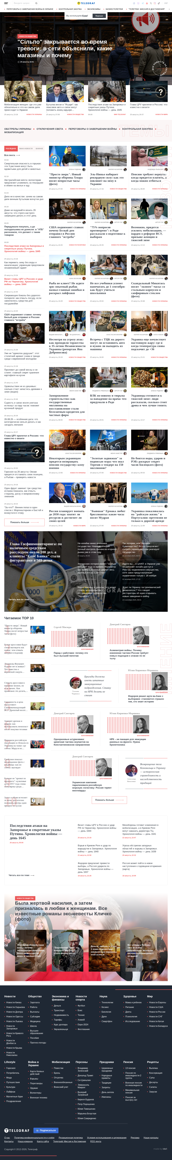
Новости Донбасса (11, 1041)
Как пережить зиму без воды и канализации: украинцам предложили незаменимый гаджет (24, 265)
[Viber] (138, 3)
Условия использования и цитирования (106, 1138)
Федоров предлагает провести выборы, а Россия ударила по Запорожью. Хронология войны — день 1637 (95, 867)
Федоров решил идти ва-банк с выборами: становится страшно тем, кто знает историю (146, 699)
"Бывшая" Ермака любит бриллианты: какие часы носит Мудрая (107, 514)
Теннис (81, 1015)
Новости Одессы (14, 1016)
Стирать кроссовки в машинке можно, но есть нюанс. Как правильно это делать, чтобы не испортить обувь (15, 687)
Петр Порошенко (86, 1104)
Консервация (155, 1073)
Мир (150, 996)
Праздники (107, 1062)
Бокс (80, 1010)
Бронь (57, 1073)
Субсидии (35, 1016)
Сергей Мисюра (62, 627)
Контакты (9, 1141)
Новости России (157, 1012)
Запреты (106, 1087)
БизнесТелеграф (114, 9)
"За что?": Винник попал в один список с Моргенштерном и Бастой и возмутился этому (23, 510)
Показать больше (19, 522)
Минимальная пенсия (132, 1091)
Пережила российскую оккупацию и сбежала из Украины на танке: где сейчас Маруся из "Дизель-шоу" (16, 744)
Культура (10, 1087)
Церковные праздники (107, 1069)
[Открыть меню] (6, 3)
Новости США (156, 1007)
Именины (106, 1097)
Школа (33, 1026)
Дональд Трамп (85, 1075)
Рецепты (153, 1062)
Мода (9, 1078)
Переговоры (36, 1083)
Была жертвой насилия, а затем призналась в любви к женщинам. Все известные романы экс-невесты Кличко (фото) (63, 911)
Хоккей (81, 1020)
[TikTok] (159, 3)
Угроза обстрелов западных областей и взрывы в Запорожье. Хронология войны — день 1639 (139, 848)
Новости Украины (78, 189)
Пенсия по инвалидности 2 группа (133, 1075)
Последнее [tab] (11, 149)
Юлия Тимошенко (86, 1109)
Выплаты (34, 1012)
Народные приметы (107, 1076)
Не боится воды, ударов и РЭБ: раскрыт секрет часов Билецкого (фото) (148, 461)
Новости (9, 996)
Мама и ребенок (133, 1002)
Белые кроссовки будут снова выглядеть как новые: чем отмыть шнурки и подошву (15, 648)
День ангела (108, 1092)
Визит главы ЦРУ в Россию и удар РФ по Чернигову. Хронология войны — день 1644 (23, 282)
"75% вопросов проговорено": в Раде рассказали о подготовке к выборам (107, 232)
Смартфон (107, 1021)
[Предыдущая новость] (3, 48)
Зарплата (35, 1002)
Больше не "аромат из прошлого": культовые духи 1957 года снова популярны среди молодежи (15, 782)
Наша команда (25, 1141)
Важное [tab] (39, 149)
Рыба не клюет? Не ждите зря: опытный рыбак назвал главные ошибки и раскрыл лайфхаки (66, 288)
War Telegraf (78, 114)
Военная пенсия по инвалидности (133, 1084)
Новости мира (120, 114)
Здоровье (129, 996)
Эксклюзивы (93, 9)
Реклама (135, 1138)
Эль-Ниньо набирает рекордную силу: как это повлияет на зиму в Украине (107, 179)
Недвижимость (61, 1015)
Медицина (35, 1021)
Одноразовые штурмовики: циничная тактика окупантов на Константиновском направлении (72, 742)
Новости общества (33, 114)
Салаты (153, 1087)
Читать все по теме (19, 599)
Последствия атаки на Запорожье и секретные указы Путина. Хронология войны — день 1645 (65, 107)
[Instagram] (155, 3)
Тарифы (58, 1020)
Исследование (132, 1021)
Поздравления (13, 1101)
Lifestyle (9, 1062)
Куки (84, 16)
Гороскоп (10, 1068)
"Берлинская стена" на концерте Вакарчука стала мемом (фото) (66, 950)
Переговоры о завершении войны (93, 129)
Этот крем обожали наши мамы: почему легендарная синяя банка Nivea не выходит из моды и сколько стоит (30, 950)
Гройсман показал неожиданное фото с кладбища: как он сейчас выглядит (14, 763)
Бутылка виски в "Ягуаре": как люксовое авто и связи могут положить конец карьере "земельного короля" (20, 107)
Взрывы (34, 1079)
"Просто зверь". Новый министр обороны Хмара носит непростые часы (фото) (66, 179)
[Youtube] (147, 3)
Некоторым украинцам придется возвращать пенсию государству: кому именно (66, 463)
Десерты (153, 1082)
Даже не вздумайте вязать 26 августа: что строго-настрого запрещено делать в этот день (20, 213)
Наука (103, 996)
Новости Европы (157, 1002)
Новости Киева (13, 1002)
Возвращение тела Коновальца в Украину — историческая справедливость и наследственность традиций (153, 773)
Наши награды (151, 1138)
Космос (105, 1007)
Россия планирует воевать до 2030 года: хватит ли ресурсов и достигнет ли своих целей (66, 516)
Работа (33, 1007)
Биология (106, 1012)
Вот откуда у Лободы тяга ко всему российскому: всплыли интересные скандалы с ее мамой (141, 950)
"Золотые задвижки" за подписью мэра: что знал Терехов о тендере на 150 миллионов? (107, 463)
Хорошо (99, 16)
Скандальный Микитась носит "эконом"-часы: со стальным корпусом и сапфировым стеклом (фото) (148, 290)
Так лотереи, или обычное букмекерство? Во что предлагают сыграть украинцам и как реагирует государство (141, 547)
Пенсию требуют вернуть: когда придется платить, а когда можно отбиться (149, 177)
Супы (152, 1078)
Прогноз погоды (38, 1043)
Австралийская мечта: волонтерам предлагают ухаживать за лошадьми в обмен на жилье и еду (23, 183)
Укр (166, 3)
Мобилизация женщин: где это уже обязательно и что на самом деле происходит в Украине (63, 48)
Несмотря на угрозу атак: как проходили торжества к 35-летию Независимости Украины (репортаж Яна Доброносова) (67, 346)
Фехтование (84, 1029)
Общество (35, 996)
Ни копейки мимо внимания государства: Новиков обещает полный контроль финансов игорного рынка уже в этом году (97, 547)
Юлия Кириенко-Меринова (143, 670)
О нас (7, 1138)
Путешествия (13, 1082)
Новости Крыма (14, 1048)
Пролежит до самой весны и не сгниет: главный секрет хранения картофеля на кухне (21, 373)
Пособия (34, 1038)
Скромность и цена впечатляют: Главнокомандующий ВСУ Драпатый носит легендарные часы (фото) (14, 706)
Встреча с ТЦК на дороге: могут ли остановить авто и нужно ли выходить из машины (107, 344)
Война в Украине (33, 1064)
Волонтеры (35, 1093)
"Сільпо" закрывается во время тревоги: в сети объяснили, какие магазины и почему (147, 107)
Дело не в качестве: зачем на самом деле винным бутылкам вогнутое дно (23, 197)
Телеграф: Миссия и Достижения (69, 1141)
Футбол (81, 1006)
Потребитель (12, 1073)
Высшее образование (36, 1032)
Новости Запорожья (11, 1027)
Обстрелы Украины (17, 129)
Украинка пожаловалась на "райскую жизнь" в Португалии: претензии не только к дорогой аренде (149, 516)
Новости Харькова (15, 1007)
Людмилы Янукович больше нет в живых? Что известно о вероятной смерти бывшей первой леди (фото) (14, 668)
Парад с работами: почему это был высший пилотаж (71, 654)
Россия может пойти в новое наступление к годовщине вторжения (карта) (141, 866)
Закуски (153, 1092)
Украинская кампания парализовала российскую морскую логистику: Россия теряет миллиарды (92, 786)
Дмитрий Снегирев (120, 624)
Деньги (57, 1006)
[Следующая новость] (169, 48)
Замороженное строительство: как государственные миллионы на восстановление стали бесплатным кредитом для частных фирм (67, 405)
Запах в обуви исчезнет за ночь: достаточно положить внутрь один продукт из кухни (15, 801)
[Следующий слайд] (169, 9)
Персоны (82, 1062)
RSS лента (95, 1141)
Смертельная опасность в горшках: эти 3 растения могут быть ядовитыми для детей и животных (22, 166)
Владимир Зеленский (83, 1069)
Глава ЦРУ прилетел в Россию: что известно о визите (106, 106)
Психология (131, 1016)
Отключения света (50, 129)
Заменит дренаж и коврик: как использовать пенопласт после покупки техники (16, 725)
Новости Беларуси (158, 1026)
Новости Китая (156, 1021)
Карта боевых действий (37, 1072)
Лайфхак (10, 1092)
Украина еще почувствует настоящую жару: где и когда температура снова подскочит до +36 (148, 344)
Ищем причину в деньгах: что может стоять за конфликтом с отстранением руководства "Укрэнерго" (97, 591)
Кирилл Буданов (86, 1099)
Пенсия (128, 1062)
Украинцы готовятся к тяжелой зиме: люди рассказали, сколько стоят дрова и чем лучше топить (149, 400)
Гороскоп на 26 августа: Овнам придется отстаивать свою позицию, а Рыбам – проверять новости (23, 475)
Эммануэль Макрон (83, 1086)
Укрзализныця (61, 1029)
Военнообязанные (63, 1082)
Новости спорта (81, 998)
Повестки (58, 1068)
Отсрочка (58, 1078)
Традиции (106, 1083)
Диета (128, 1012)
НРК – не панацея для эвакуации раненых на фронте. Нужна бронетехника (128, 742)
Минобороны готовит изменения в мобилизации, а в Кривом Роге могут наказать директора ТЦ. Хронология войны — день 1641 (140, 829)
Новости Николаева (11, 1053)
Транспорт (59, 1010)
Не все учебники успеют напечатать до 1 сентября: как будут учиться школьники (107, 288)
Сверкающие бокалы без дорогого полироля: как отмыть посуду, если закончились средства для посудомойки (22, 299)
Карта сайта (43, 1141)
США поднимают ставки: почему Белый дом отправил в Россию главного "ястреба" (22, 317)
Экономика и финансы (60, 998)
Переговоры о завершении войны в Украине (30, 9)
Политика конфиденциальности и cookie (34, 1138)
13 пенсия (130, 1068)
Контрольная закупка (70, 9)
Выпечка (153, 1068)
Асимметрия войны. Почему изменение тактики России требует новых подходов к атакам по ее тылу (129, 654)
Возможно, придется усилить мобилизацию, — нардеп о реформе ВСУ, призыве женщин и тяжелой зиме (148, 234)
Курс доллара (60, 1024)
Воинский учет (61, 1087)
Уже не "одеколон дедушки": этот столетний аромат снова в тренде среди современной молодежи (22, 356)
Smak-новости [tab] (26, 149)
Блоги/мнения (87, 649)
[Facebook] (134, 3)
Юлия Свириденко (87, 1118)
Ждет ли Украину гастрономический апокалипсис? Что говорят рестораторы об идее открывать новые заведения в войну (141, 591)
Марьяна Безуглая (87, 1113)
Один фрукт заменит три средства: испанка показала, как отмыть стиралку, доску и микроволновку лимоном (23, 492)
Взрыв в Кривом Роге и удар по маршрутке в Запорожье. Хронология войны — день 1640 (97, 848)
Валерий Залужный (83, 1093)
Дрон (104, 1016)
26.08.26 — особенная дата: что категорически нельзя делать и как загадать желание (22, 422)
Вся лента (9, 155)
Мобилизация (14, 132)
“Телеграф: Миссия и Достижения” (146, 9)
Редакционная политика (71, 1138)
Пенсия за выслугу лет (131, 1098)
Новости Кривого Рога (14, 1034)
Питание (129, 1007)
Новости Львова (14, 1021)
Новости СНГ (156, 1016)
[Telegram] (143, 3)
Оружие (34, 1088)
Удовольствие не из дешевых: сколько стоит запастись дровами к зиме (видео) (23, 389)
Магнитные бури (14, 1096)
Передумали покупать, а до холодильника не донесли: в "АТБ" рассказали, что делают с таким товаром (24, 230)
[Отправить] (36, 3)
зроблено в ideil (160, 1149)
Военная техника (38, 1097)
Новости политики (77, 245)
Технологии (107, 1002)
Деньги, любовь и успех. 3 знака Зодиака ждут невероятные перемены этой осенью (104, 950)
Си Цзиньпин (84, 1080)
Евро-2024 (83, 1024)
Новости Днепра (14, 1012)
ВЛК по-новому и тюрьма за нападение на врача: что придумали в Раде (108, 399)
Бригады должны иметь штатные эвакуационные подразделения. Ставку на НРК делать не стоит (97, 686)
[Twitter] (151, 3)
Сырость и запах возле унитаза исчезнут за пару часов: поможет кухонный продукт (21, 405)
